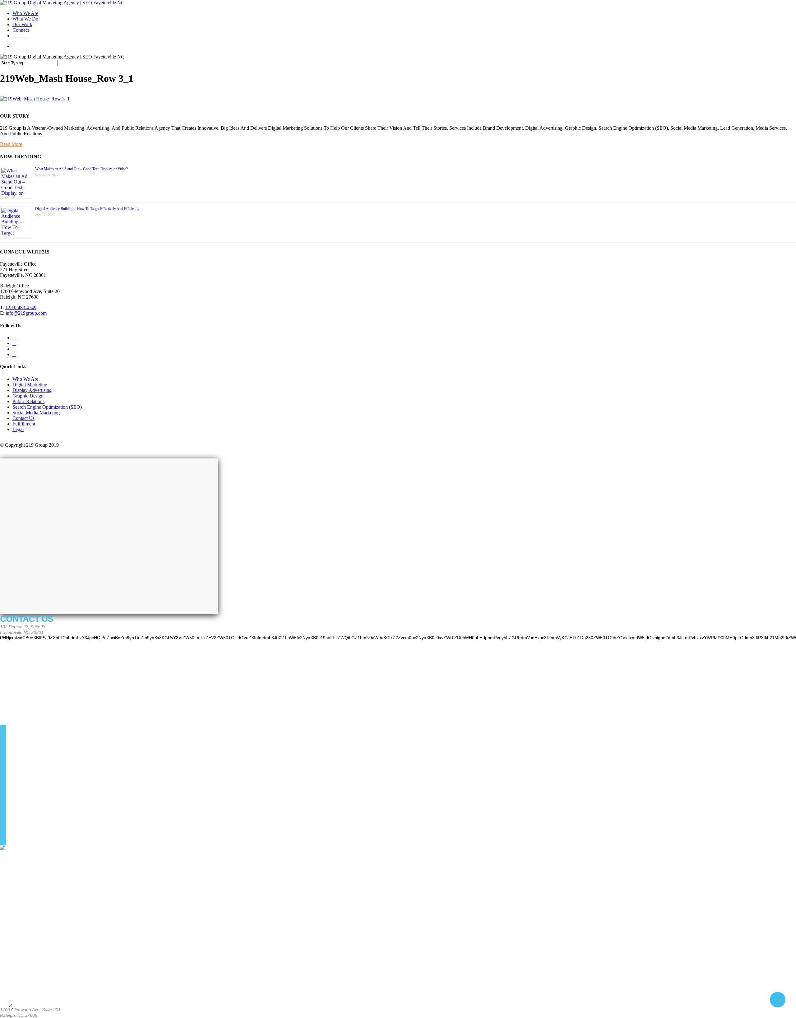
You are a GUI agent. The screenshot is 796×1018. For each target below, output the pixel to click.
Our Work (22, 24)
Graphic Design (28, 395)
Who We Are (25, 13)
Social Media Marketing (36, 412)
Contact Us (23, 418)
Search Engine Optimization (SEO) (47, 407)
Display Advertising (32, 390)
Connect (20, 30)
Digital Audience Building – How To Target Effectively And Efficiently (87, 209)
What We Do (25, 18)
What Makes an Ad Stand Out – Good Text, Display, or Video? (81, 169)
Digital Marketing (29, 384)
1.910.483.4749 (20, 307)
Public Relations (28, 401)
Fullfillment (23, 423)
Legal (18, 429)
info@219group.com (26, 313)
